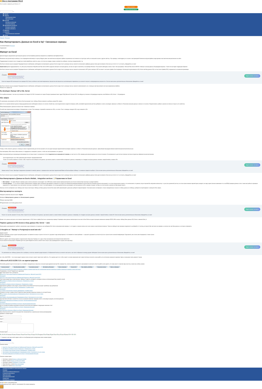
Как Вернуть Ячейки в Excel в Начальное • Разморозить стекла (16, 284)
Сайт (1, 321)
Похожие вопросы (10, 23)
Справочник (6, 378)
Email (1, 319)
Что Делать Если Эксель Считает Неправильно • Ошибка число (16, 290)
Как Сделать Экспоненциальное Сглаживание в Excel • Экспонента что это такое (21, 297)
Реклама (5, 370)
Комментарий (3, 332)
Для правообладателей (9, 376)
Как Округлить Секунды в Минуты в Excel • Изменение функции (16, 310)
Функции (12, 45)
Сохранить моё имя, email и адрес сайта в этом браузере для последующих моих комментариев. (27, 337)
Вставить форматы (10, 28)
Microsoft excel (9, 18)
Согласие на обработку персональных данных (14, 368)
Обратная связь (7, 375)
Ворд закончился (19, 364)
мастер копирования (41, 269)
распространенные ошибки (54, 269)
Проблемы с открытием (18, 362)
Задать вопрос (131, 7)
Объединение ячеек (10, 17)
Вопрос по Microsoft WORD (19, 359)
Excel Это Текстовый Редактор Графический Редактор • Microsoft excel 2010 (20, 277)
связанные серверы (66, 269)
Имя (1, 316)
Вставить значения (10, 27)
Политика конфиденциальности (11, 371)
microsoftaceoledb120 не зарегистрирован (12, 269)
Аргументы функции (10, 22)
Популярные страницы (9, 379)
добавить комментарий (29, 269)
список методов (76, 269)
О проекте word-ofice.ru (9, 373)
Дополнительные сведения (12, 33)
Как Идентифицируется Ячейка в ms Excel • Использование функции (18, 303)
